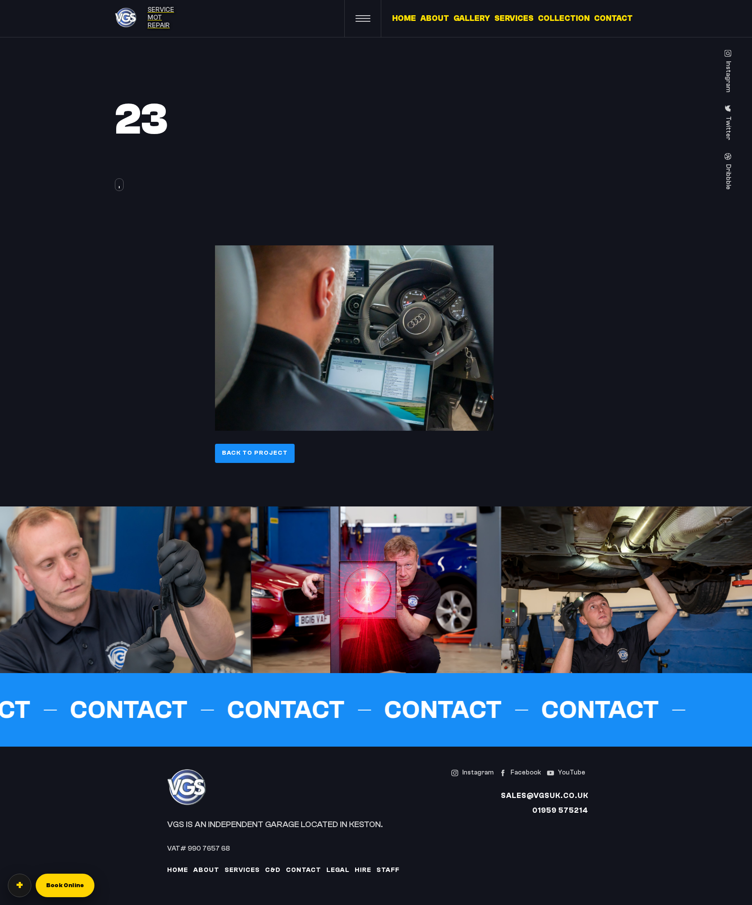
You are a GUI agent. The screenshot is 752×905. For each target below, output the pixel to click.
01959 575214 (560, 810)
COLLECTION (564, 18)
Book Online (65, 885)
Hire (363, 870)
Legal (337, 870)
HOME (404, 18)
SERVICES (514, 18)
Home (177, 870)
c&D (273, 870)
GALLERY (471, 18)
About (206, 870)
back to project (255, 452)
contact (303, 870)
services (242, 870)
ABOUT (434, 18)
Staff (388, 870)
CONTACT (613, 18)
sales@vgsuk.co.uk (544, 795)
